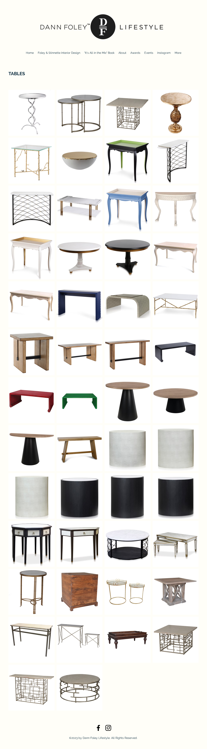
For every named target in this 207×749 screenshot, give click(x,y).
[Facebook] (98, 728)
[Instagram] (108, 728)
